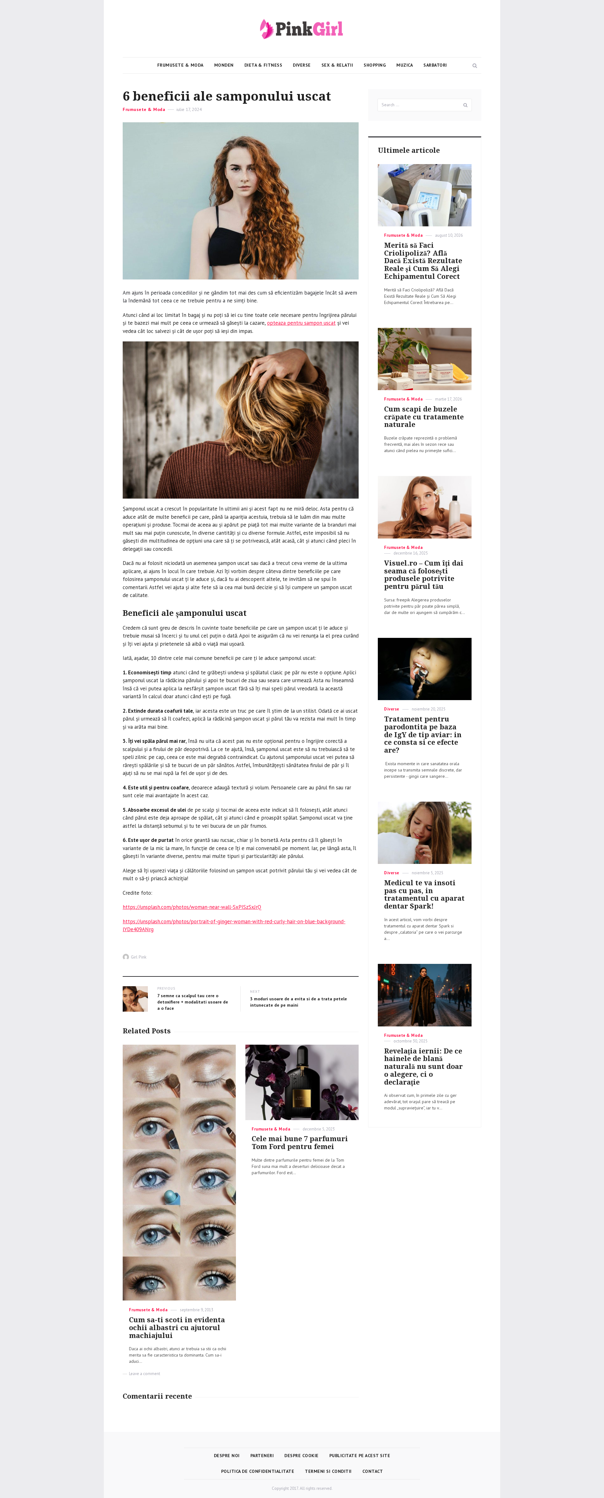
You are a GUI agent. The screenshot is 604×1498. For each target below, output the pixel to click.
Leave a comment (144, 1373)
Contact (372, 1471)
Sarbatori (435, 65)
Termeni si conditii (328, 1471)
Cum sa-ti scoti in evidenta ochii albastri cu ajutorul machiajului (177, 1328)
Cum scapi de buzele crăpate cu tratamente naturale (424, 417)
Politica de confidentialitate (257, 1471)
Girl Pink (138, 957)
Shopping (375, 65)
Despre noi (227, 1455)
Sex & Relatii (337, 65)
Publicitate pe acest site (359, 1455)
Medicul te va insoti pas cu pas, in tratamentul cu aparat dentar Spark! (424, 894)
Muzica (404, 65)
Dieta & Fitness (263, 65)
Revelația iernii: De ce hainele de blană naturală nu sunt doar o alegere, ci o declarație (423, 1066)
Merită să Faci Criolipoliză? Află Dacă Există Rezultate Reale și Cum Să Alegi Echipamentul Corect (423, 260)
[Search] (465, 105)
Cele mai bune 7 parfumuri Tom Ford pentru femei (300, 1143)
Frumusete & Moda (180, 65)
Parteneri (262, 1455)
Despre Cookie (301, 1455)
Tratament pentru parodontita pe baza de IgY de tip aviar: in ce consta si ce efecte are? (422, 734)
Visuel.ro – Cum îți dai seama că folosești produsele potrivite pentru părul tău (423, 574)
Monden (224, 65)
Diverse (302, 65)
